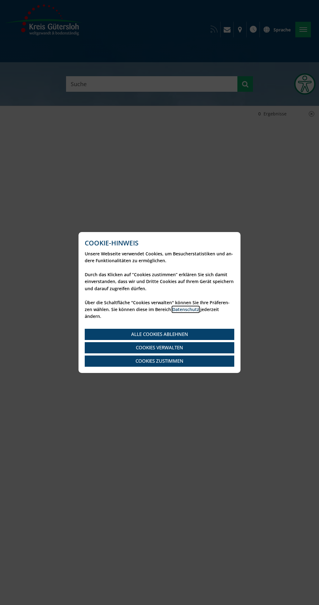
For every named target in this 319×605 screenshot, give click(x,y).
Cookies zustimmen (159, 361)
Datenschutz (185, 309)
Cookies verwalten (159, 347)
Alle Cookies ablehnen (159, 334)
